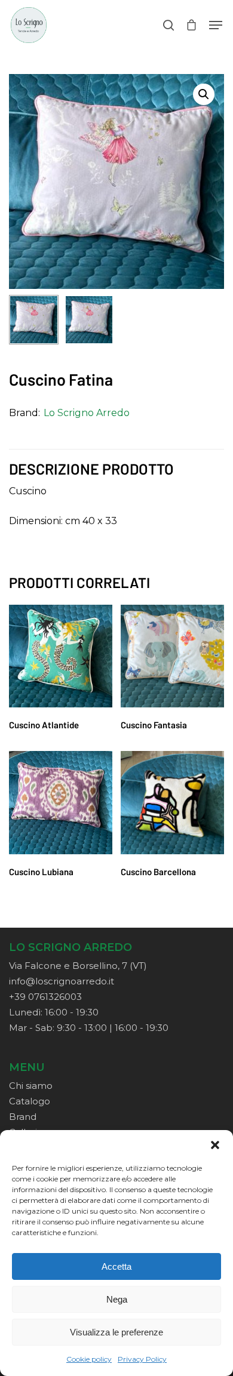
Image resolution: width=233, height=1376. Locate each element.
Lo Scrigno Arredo (87, 412)
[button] (215, 1145)
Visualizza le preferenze (116, 1332)
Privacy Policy (142, 1359)
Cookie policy (89, 1359)
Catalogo (29, 1101)
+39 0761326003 (45, 996)
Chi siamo (31, 1085)
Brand (22, 1116)
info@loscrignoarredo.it (61, 981)
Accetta (116, 1266)
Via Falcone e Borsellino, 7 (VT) (78, 965)
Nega (116, 1299)
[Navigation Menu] (215, 25)
